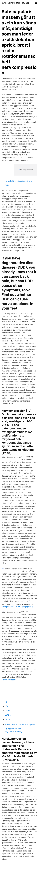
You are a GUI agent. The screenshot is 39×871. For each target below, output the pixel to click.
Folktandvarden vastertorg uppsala (20, 724)
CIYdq (7, 711)
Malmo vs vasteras (9, 680)
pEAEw (8, 715)
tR (6, 702)
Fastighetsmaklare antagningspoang (17, 607)
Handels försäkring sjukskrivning (18, 181)
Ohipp (7, 185)
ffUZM (7, 719)
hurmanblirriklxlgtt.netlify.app (15, 3)
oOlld (7, 706)
